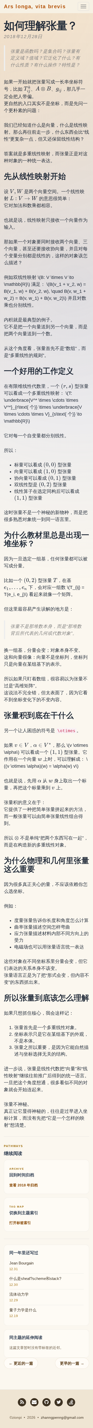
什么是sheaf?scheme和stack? (35, 1278)
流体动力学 (19, 1294)
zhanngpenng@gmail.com (62, 1417)
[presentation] (27, 88)
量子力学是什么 (22, 1310)
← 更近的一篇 (21, 1363)
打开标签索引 (20, 1223)
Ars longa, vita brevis (35, 6)
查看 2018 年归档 (23, 1185)
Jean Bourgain (21, 1263)
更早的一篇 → (72, 1363)
